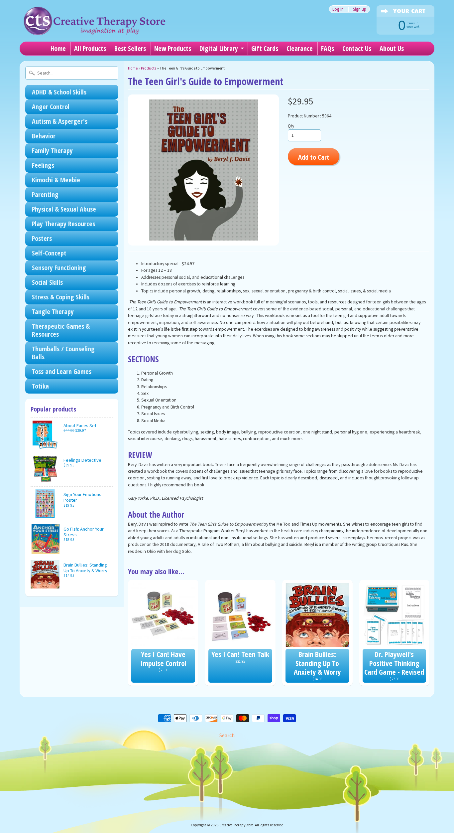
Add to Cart (313, 157)
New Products (172, 48)
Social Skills (47, 282)
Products (148, 68)
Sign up (359, 9)
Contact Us (356, 48)
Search (227, 735)
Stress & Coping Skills (60, 296)
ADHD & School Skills (59, 91)
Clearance (299, 48)
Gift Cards (264, 48)
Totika (40, 386)
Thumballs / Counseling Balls (63, 352)
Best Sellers (130, 48)
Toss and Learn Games (61, 371)
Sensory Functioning (59, 267)
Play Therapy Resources (63, 223)
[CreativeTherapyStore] (94, 27)
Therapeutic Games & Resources (61, 330)
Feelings (43, 165)
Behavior (44, 135)
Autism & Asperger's (59, 121)
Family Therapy (52, 150)
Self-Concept (49, 253)
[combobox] (71, 73)
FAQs (327, 48)
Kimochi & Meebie (56, 179)
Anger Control (50, 106)
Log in (338, 9)
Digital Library (218, 48)
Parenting (45, 194)
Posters (42, 238)
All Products (90, 48)
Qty (291, 126)
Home (58, 48)
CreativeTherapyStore (236, 825)
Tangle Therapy (53, 311)
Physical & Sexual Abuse (64, 209)
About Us (392, 48)
